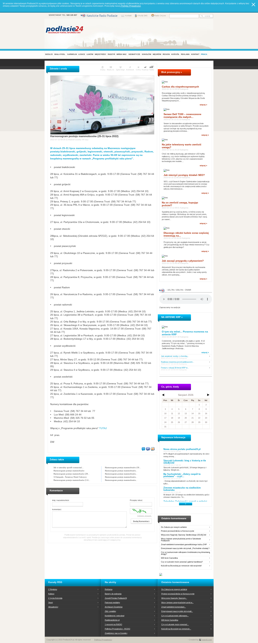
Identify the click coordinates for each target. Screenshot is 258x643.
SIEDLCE (49, 54)
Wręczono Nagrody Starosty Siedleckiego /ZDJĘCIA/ (183, 535)
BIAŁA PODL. (60, 54)
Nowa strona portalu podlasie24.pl (182, 449)
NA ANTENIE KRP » (172, 317)
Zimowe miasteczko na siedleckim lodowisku (182, 488)
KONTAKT (195, 54)
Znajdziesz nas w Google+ (116, 633)
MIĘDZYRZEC (100, 54)
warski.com (207, 640)
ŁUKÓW (90, 54)
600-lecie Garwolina (169, 558)
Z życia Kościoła (55, 598)
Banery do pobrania (113, 594)
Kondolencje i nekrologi (114, 616)
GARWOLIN (72, 54)
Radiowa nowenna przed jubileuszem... (177, 362)
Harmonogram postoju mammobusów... (121, 471)
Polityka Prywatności (103, 640)
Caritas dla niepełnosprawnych (180, 86)
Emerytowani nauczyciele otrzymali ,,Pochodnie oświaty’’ (185, 548)
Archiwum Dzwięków (114, 607)
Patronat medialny (112, 602)
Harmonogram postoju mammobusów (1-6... (72, 480)
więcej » (203, 105)
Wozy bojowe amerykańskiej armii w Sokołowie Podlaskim (181, 540)
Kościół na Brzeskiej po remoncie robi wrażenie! (181, 566)
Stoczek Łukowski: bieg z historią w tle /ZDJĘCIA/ (184, 461)
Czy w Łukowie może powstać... (175, 624)
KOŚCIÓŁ (175, 54)
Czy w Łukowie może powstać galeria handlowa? (182, 562)
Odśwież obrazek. (144, 516)
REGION (166, 54)
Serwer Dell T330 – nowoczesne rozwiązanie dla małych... (182, 115)
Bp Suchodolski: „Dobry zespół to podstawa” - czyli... (182, 475)
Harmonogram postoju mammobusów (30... (123, 467)
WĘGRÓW (157, 54)
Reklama (108, 589)
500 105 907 (72, 15)
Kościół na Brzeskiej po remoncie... (176, 629)
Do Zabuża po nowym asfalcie (174, 527)
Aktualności (53, 607)
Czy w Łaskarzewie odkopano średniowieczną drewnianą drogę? (185, 553)
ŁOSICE (81, 54)
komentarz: (57, 509)
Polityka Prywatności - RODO (117, 629)
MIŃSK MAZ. (122, 54)
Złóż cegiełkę (110, 611)
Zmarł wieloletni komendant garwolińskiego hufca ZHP (184, 545)
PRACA (204, 54)
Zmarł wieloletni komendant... (173, 607)
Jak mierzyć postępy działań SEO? (184, 175)
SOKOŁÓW (146, 54)
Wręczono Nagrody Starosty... (174, 598)
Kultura (51, 594)
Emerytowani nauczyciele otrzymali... (177, 611)
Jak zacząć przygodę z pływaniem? (183, 260)
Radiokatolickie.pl (112, 620)
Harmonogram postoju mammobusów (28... (71, 474)
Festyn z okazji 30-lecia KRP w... (175, 368)
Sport (50, 602)
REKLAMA (185, 54)
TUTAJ (103, 428)
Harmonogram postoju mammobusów (69, 471)
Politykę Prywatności (131, 6)
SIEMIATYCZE (134, 54)
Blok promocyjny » (171, 72)
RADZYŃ (111, 54)
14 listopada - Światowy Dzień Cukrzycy (70, 477)
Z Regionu (52, 589)
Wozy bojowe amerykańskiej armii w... (177, 602)
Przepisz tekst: (136, 500)
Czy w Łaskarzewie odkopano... (175, 616)
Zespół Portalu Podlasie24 (116, 598)
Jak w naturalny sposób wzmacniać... (69, 467)
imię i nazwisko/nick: (61, 500)
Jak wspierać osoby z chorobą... (175, 356)
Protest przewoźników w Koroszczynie (177, 531)
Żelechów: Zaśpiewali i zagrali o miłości (185, 501)
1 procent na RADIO (113, 624)
